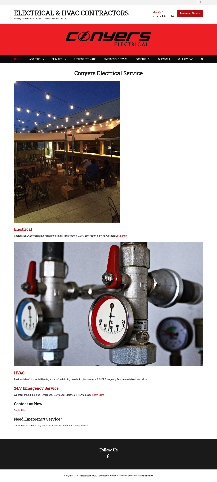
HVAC (19, 372)
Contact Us (143, 59)
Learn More (122, 235)
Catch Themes (146, 475)
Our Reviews (185, 59)
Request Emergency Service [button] (73, 425)
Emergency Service (190, 13)
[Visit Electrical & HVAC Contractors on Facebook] (108, 457)
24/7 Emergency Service (36, 388)
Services (57, 59)
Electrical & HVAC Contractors (71, 13)
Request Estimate (85, 59)
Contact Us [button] (19, 410)
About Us (34, 59)
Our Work (164, 59)
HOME (17, 59)
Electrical (23, 229)
